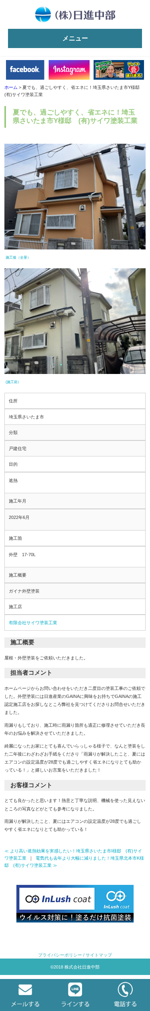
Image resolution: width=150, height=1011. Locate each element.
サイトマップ (99, 955)
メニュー (75, 38)
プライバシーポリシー (60, 955)
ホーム (11, 87)
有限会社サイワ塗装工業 (33, 622)
